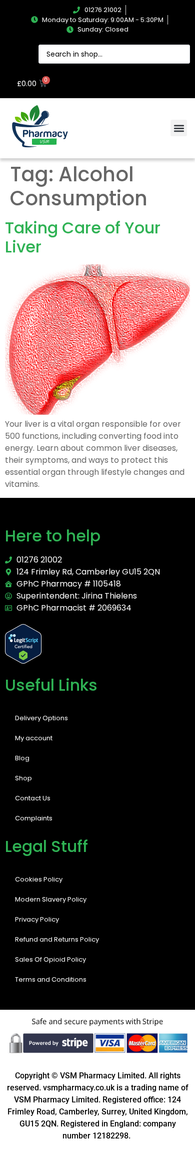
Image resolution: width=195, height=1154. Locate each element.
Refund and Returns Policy (57, 939)
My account (33, 738)
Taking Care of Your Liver (82, 237)
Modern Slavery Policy (50, 899)
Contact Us (32, 798)
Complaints (33, 818)
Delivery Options (41, 718)
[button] (178, 128)
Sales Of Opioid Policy (50, 959)
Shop (23, 778)
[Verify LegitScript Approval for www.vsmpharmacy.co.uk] (23, 661)
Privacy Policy (37, 919)
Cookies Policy (38, 879)
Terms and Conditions (50, 979)
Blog (22, 758)
